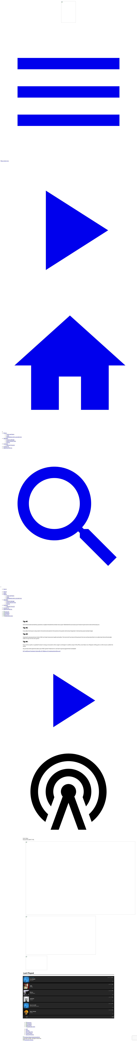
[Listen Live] (68, 699)
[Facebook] (6, 611)
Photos (8, 442)
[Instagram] (6, 613)
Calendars (5, 438)
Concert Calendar (10, 439)
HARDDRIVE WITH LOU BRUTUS (14, 437)
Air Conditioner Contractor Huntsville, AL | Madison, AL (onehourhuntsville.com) (41, 651)
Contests (5, 443)
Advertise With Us (7, 448)
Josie (7, 435)
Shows (5, 433)
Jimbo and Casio (10, 434)
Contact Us (6, 446)
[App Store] (6, 614)
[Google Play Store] (8, 615)
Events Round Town (11, 441)
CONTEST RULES (10, 445)
